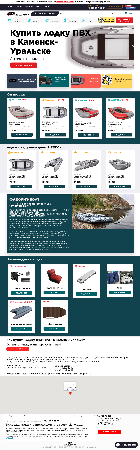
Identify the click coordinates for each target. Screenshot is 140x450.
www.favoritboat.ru (65, 2)
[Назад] (7, 47)
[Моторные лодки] (15, 20)
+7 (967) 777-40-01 (110, 420)
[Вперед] (133, 47)
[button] (114, 7)
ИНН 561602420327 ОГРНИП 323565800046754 (70, 447)
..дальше (9, 438)
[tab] (11, 416)
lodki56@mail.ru (104, 422)
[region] (21, 112)
